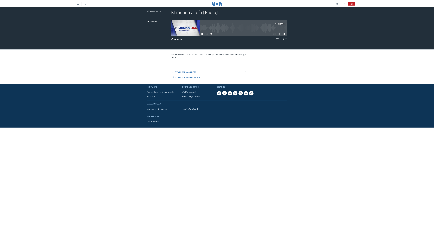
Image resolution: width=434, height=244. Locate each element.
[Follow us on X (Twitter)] (224, 93)
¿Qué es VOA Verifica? (191, 109)
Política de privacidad (191, 97)
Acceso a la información (157, 109)
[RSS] (235, 93)
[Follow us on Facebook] (219, 93)
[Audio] (344, 4)
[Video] (337, 4)
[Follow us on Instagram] (251, 93)
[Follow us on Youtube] (230, 93)
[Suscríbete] (246, 93)
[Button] (152, 22)
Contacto (151, 97)
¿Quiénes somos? (189, 92)
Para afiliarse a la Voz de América (160, 92)
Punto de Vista (153, 122)
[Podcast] (240, 93)
